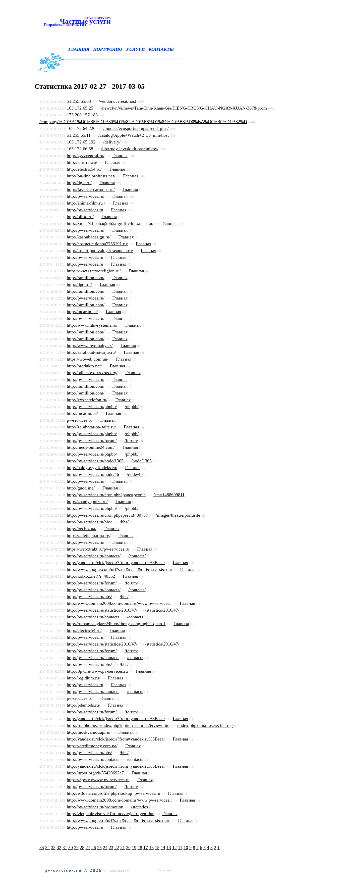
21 (122, 847)
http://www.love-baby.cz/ (90, 345)
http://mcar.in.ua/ (82, 311)
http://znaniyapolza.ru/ (87, 501)
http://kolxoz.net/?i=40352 (91, 576)
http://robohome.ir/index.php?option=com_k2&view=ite (118, 725)
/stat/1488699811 (169, 494)
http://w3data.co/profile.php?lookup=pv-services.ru (113, 793)
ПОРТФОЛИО (107, 49)
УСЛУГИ (135, 49)
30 (70, 847)
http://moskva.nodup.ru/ (88, 732)
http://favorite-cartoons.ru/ (91, 189)
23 (111, 847)
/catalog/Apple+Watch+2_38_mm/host (133, 135)
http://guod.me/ (81, 487)
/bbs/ (124, 521)
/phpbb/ (132, 406)
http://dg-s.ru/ (79, 182)
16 (151, 847)
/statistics (139, 806)
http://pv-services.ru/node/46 (93, 474)
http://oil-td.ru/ (80, 216)
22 (117, 847)
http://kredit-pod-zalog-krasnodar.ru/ (100, 250)
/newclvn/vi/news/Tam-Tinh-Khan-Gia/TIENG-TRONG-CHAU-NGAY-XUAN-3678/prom (184, 108)
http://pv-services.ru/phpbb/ (92, 406)
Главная (120, 155)
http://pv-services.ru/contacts (93, 616)
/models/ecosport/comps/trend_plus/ (136, 128)
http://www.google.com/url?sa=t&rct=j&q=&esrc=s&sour (119, 569)
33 (53, 847)
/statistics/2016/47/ (162, 610)
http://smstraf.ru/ (82, 162)
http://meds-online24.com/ (91, 447)
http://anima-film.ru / (86, 203)
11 (180, 847)
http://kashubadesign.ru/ (88, 236)
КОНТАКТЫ (161, 49)
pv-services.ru (79, 420)
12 (174, 847)
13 (168, 847)
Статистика (164, 870)
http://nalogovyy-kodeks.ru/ (92, 467)
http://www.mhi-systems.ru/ (92, 325)
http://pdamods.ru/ (83, 705)
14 (163, 847)
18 (140, 847)
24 (105, 847)
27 (88, 847)
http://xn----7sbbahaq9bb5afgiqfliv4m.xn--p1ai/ (110, 223)
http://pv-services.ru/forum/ (92, 440)
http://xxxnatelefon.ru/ (87, 399)
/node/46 (135, 474)
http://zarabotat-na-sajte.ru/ (91, 352)
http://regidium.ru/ (83, 677)
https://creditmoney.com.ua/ (92, 745)
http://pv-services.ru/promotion (95, 806)
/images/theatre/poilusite (178, 515)
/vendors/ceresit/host (117, 101)
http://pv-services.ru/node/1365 (95, 460)
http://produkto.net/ (84, 365)
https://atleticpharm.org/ (88, 535)
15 (157, 847)
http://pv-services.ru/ (85, 196)
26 (93, 847)
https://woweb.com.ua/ (87, 359)
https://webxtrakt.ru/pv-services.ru (98, 549)
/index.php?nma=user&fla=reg (205, 725)
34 (47, 847)
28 (82, 847)
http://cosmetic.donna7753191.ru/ (97, 243)
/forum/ (131, 440)
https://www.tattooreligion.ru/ (94, 270)
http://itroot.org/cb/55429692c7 (95, 772)
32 (59, 847)
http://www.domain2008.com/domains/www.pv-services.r (119, 603)
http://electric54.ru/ (84, 169)
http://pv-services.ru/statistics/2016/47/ (102, 610)
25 (99, 847)
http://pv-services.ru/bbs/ (89, 521)
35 (41, 847)
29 (76, 847)
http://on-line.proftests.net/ (91, 175)
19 (134, 847)
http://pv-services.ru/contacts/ (94, 555)
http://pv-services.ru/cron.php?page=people (106, 494)
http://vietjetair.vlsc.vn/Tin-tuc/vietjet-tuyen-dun (110, 813)
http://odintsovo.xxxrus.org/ (92, 372)
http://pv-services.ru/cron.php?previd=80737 (107, 515)
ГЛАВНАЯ (78, 49)
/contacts (135, 616)
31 (65, 847)
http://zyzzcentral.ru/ (85, 155)
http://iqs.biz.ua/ (81, 528)
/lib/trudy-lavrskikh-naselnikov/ (129, 148)
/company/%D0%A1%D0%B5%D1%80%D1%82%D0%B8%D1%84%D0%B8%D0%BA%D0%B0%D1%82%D (143, 121)
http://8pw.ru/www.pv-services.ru (97, 671)
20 (128, 847)
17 (145, 847)
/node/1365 (141, 460)
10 (186, 847)
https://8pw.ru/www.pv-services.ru (98, 779)
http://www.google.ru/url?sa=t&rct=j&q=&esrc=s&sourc (118, 820)
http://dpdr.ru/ (79, 284)
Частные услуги (76, 21)
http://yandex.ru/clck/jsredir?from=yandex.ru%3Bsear (116, 562)
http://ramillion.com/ (85, 277)
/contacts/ (137, 555)
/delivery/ (112, 141)
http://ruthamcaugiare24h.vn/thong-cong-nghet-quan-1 (116, 623)
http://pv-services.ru (85, 209)
